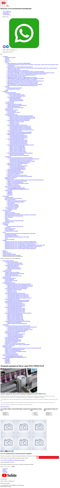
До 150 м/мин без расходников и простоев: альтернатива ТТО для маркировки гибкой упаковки (27, 73)
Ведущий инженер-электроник (14, 88)
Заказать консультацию (9, 239)
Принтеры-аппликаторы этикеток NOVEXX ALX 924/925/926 (22, 118)
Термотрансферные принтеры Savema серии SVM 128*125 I (22, 129)
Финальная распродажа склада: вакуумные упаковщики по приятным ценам (20, 241)
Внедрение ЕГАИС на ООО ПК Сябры (15, 226)
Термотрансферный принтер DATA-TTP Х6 (18, 141)
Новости (7, 62)
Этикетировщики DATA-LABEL (14, 170)
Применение (5, 224)
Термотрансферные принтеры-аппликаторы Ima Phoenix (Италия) (21, 144)
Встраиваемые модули (14, 122)
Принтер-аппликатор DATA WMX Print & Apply (19, 155)
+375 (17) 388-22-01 (4, 460)
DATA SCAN (10, 194)
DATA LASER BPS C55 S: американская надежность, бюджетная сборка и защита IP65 (25, 84)
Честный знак (8, 227)
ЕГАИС (6, 225)
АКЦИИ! (5, 240)
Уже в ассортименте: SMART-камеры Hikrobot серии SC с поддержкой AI (22, 79)
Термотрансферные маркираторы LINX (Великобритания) (19, 133)
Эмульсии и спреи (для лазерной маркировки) (14, 220)
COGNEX (10, 191)
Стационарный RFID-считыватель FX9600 (16, 187)
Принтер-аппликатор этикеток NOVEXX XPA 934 (20, 119)
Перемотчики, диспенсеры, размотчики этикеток (17, 175)
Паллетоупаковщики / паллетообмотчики (13, 198)
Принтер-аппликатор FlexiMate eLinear (17, 149)
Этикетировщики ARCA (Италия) (14, 164)
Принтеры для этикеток (14, 123)
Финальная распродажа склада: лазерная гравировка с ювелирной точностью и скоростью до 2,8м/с (25, 245)
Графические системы (9, 178)
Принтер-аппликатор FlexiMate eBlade (17, 147)
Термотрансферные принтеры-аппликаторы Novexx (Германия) (20, 115)
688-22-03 (7, 12)
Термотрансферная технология (11, 114)
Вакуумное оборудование (10, 199)
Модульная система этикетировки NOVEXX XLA (20, 162)
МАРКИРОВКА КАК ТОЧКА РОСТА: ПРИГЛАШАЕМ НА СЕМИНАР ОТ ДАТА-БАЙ (25, 78)
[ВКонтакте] (1, 451)
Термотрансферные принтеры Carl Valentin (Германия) (18, 120)
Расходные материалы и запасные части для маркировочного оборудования (20, 233)
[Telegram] (4, 451)
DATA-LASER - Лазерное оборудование (16, 107)
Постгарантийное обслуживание (11, 235)
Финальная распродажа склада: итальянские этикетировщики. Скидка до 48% (20, 247)
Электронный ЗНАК (9, 229)
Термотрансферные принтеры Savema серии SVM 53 (20, 127)
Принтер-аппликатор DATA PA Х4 (17, 154)
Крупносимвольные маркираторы (14, 97)
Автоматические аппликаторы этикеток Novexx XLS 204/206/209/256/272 (24, 158)
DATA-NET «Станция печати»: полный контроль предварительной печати (23, 85)
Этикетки (7, 219)
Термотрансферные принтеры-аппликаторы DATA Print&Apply (20, 153)
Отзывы (6, 90)
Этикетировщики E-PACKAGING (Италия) (16, 169)
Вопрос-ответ (8, 61)
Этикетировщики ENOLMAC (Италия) (15, 172)
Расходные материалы (7, 210)
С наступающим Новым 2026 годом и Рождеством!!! (18, 70)
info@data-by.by (6, 13)
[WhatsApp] (9, 451)
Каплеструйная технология (10, 92)
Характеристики (3, 406)
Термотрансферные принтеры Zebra (15, 130)
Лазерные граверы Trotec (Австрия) (15, 104)
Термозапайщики (11, 203)
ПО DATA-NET (6, 222)
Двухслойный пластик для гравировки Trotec (14, 215)
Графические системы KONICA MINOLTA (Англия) (18, 183)
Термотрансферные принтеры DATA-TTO (16, 134)
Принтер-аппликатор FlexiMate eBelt (17, 146)
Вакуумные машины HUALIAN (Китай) (16, 201)
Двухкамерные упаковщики (13, 205)
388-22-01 (7, 11)
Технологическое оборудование (11, 207)
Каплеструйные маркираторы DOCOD (17, 95)
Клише (6, 218)
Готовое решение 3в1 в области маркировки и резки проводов (20, 66)
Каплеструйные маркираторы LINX (17, 94)
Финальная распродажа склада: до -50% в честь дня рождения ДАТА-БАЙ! (23, 83)
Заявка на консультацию (20, 460)
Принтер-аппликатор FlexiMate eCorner (18, 150)
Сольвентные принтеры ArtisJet (14, 185)
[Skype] (11, 451)
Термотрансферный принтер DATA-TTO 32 (18, 136)
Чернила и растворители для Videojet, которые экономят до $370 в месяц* (22, 77)
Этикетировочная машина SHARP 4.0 (17, 167)
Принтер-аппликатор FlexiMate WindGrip (18, 151)
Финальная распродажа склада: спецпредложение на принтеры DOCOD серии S (21, 242)
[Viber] (7, 451)
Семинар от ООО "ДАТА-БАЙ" (11, 231)
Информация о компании (10, 57)
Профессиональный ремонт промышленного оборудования (17, 236)
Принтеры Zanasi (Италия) (15, 98)
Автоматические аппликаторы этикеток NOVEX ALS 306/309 (22, 161)
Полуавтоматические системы (14, 112)
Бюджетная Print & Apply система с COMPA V (17, 76)
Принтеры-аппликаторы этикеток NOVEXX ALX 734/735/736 (22, 116)
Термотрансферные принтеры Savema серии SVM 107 (20, 128)
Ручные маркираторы (12, 111)
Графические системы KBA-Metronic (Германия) (17, 180)
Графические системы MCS (13, 184)
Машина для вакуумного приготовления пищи (17, 200)
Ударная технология (9, 108)
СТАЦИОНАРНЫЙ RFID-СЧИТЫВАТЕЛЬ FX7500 (18, 189)
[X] (6, 451)
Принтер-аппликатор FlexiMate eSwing (17, 148)
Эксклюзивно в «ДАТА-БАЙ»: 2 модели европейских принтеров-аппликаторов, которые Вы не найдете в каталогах (31, 72)
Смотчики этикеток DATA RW (14, 174)
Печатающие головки (9, 221)
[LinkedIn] (12, 451)
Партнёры (7, 59)
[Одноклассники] (3, 451)
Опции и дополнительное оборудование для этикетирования (20, 176)
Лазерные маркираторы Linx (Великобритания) (17, 105)
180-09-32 (7, 14)
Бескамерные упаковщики (13, 204)
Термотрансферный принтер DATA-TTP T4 (18, 143)
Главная (4, 250)
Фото (8, 406)
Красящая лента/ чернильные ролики (12, 213)
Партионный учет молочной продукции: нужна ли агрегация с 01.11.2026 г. (23, 82)
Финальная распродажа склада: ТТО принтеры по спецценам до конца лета (20, 243)
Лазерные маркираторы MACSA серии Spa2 (12, 255)
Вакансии (7, 86)
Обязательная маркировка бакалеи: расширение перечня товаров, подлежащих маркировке (26, 71)
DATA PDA (10, 193)
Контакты (7, 58)
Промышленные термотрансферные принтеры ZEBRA (21, 132)
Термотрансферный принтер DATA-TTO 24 (18, 137)
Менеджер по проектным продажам (15, 87)
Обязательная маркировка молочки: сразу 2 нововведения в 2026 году (22, 75)
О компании (5, 56)
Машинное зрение (8, 190)
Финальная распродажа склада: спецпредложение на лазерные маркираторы (20, 248)
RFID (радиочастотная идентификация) (13, 186)
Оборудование (6, 196)
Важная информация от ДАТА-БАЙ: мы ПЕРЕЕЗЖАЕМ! (19, 63)
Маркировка (5, 91)
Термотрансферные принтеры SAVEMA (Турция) (17, 125)
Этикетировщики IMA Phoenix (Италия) (16, 171)
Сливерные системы (9, 197)
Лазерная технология (9, 102)
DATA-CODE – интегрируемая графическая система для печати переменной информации (26, 179)
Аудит (6, 238)
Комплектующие (11, 101)
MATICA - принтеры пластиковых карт (15, 182)
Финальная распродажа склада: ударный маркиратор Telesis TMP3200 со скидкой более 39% (23, 246)
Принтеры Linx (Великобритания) (16, 100)
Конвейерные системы (12, 208)
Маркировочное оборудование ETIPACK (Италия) (18, 163)
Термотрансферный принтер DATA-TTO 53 (18, 135)
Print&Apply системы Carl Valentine (17, 121)
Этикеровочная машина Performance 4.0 (18, 168)
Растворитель (8, 211)
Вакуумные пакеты (9, 217)
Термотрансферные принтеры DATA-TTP (16, 139)
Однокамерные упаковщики (13, 206)
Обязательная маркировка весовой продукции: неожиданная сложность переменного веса (26, 80)
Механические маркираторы (11, 177)
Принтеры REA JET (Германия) (16, 99)
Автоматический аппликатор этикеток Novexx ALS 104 (21, 160)
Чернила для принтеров (10, 212)
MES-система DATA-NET (10, 228)
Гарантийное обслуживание (10, 234)
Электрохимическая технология (11, 109)
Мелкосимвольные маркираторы (14, 93)
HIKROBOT (10, 192)
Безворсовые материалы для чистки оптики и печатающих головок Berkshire (20, 214)
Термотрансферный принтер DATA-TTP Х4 (18, 140)
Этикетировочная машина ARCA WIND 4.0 (18, 165)
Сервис (4, 232)
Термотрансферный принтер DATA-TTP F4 (18, 142)
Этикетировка (8, 156)
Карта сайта (5, 472)
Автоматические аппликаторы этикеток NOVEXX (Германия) (20, 157)
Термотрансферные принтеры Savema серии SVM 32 (20, 126)
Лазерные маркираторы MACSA (14, 106)
